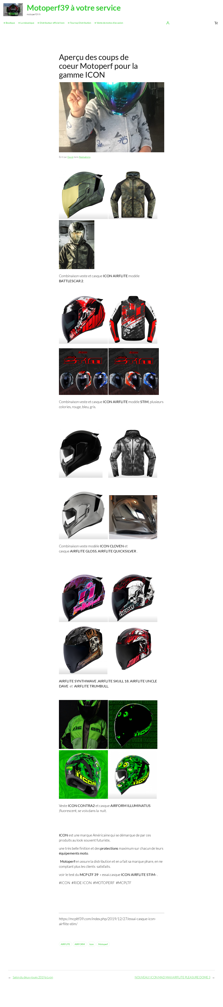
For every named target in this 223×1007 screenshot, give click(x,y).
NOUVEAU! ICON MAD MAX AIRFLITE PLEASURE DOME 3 (172, 977)
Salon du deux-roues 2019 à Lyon (33, 977)
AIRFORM (80, 944)
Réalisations (84, 157)
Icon (91, 944)
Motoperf (103, 944)
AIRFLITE (65, 944)
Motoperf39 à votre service (74, 7)
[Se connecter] (167, 23)
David (70, 157)
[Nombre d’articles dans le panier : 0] (216, 23)
